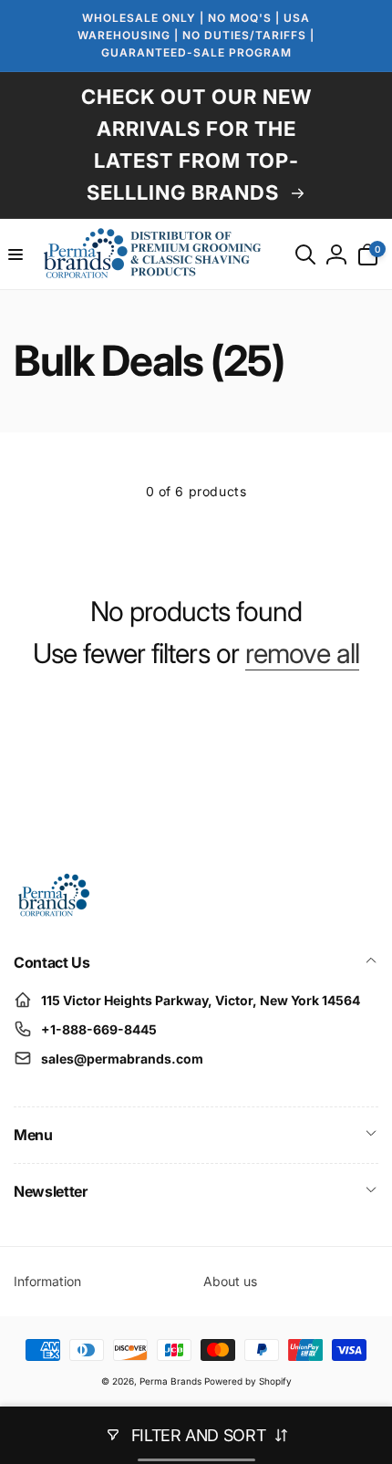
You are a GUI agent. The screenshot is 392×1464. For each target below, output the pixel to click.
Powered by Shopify (248, 1381)
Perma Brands (170, 1381)
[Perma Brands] (52, 913)
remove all (302, 653)
